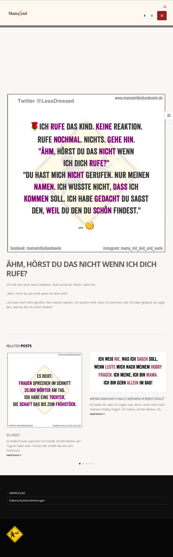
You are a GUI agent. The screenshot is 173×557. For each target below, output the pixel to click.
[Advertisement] (86, 57)
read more (13, 455)
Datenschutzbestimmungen (27, 500)
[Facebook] (145, 16)
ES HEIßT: (13, 435)
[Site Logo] (18, 13)
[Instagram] (152, 16)
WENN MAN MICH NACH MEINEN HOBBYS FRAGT (127, 398)
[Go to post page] (44, 390)
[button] (165, 7)
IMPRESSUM (17, 493)
